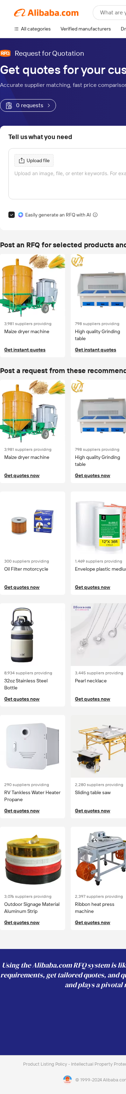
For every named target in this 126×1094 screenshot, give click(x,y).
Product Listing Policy (45, 1064)
